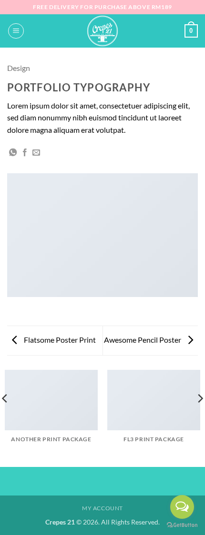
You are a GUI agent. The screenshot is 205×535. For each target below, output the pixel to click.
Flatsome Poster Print (59, 339)
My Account (102, 508)
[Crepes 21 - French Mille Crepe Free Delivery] (102, 31)
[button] (16, 31)
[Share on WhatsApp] (13, 153)
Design (18, 67)
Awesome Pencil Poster (143, 339)
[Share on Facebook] (25, 153)
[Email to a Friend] (36, 153)
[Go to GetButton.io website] (182, 525)
